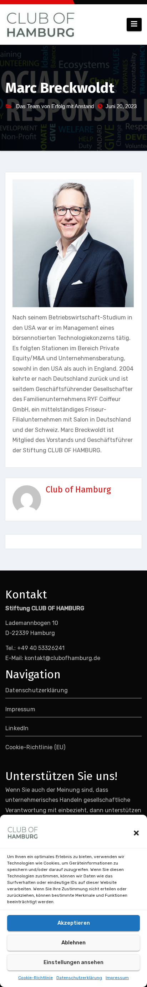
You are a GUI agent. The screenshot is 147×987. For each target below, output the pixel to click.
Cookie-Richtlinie (35, 977)
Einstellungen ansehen (73, 962)
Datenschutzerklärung (79, 977)
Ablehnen (73, 942)
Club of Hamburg (78, 490)
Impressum (117, 977)
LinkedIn (17, 728)
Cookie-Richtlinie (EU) (35, 747)
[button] (136, 832)
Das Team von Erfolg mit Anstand (55, 106)
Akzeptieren (73, 923)
